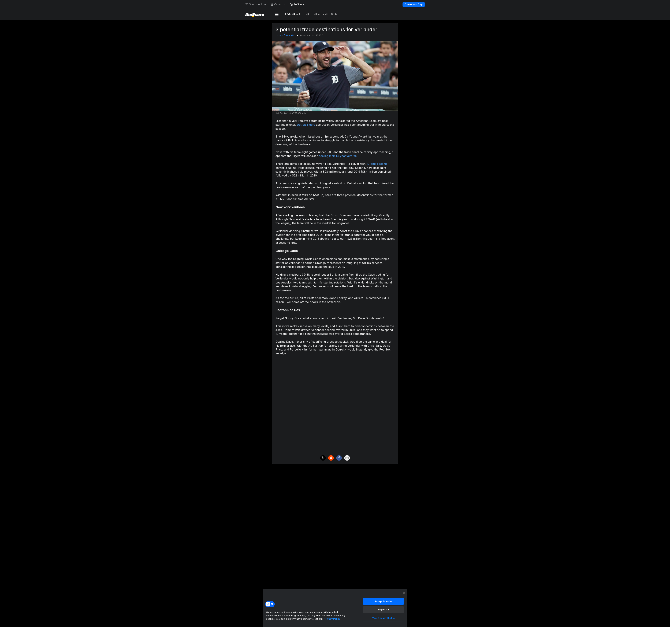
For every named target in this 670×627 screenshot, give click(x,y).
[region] (335, 608)
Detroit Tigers (306, 124)
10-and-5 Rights (376, 163)
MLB (334, 14)
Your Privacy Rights (383, 618)
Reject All (383, 609)
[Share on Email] (347, 458)
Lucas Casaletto (285, 35)
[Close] (404, 593)
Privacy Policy (332, 618)
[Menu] (276, 14)
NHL (325, 14)
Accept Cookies (383, 601)
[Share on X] (323, 458)
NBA (317, 14)
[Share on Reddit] (331, 458)
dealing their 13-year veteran (338, 156)
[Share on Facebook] (339, 458)
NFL (308, 14)
